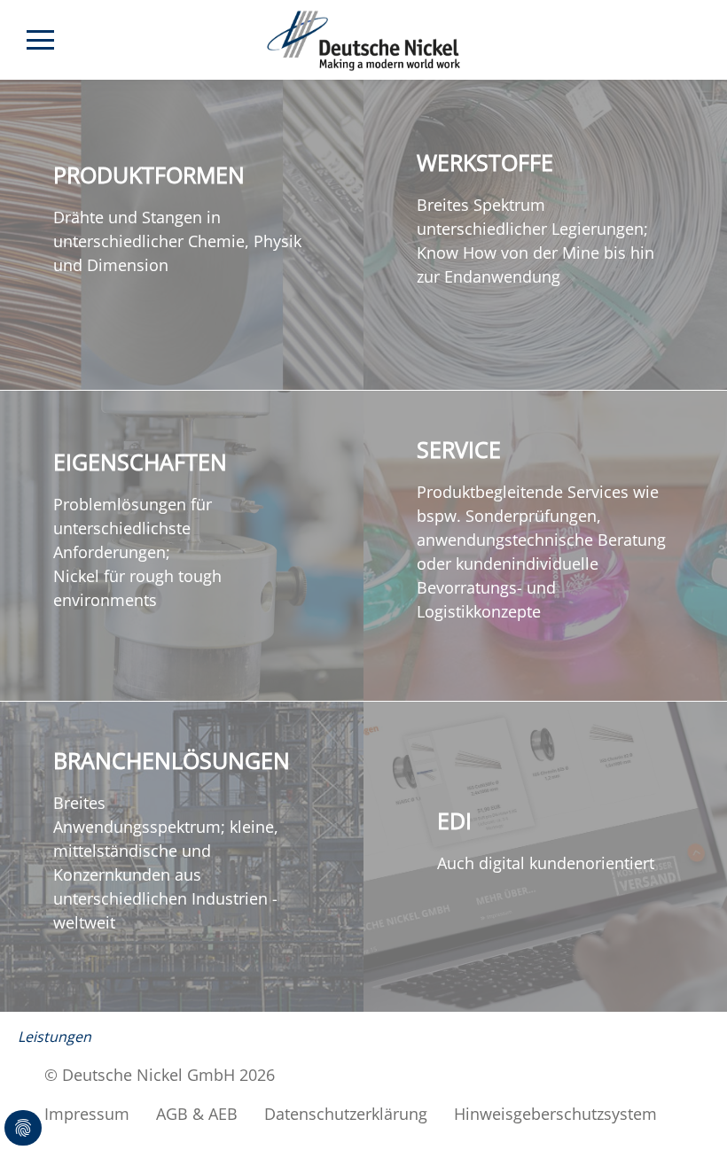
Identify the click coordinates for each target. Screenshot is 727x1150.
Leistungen (54, 1036)
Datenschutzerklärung (345, 1113)
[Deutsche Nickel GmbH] (364, 41)
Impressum (86, 1113)
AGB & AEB (197, 1113)
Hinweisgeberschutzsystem (555, 1113)
